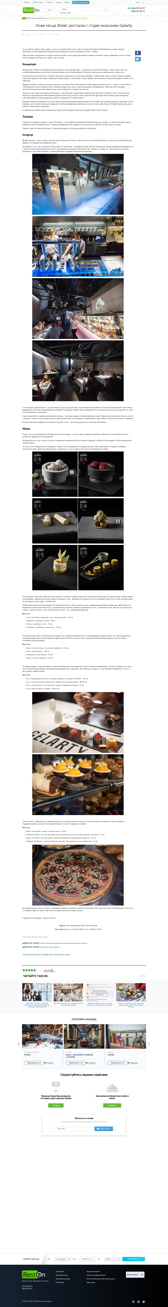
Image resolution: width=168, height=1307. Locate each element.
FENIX (69, 13)
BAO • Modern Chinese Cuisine (79, 1055)
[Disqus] (84, 1166)
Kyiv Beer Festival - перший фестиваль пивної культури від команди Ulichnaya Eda (37, 1005)
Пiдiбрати (132, 1259)
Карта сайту (91, 1282)
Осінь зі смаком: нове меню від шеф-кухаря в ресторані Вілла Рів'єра (131, 1005)
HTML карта (60, 1282)
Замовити (112, 1105)
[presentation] (140, 976)
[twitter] (139, 59)
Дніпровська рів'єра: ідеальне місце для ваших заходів (68, 1004)
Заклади (27, 2)
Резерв (56, 1105)
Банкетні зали (38, 2)
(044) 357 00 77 (138, 8)
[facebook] (139, 53)
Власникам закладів (63, 1279)
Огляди (58, 2)
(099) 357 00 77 (138, 11)
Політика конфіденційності (96, 1275)
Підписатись (105, 1129)
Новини (49, 2)
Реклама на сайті (62, 1275)
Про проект (60, 1271)
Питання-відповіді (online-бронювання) (101, 1279)
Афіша (67, 2)
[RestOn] (25, 18)
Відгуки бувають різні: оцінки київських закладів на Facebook (99, 1004)
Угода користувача (93, 1271)
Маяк (111, 1054)
